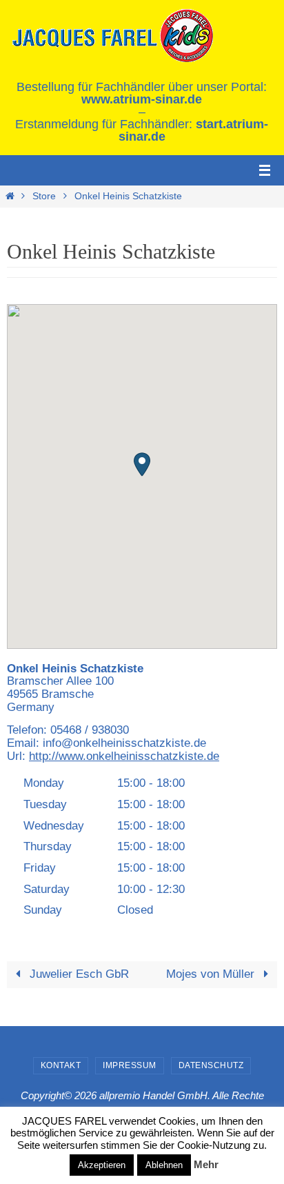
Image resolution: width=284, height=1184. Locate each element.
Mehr (206, 1164)
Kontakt (61, 1065)
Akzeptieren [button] (101, 1165)
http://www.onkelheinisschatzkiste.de (124, 756)
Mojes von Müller (212, 974)
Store (44, 196)
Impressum (129, 1065)
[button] (142, 464)
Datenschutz (211, 1065)
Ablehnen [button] (164, 1165)
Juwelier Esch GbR (77, 974)
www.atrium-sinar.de (141, 99)
